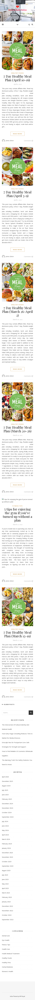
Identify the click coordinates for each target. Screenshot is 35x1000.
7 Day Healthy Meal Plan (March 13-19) (17, 634)
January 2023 (6, 902)
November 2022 (7, 911)
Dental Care (6, 936)
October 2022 (6, 915)
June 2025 (5, 795)
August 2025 (6, 786)
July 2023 (5, 875)
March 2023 (6, 893)
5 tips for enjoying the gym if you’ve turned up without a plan (17, 514)
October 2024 (6, 812)
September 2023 (7, 866)
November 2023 (7, 857)
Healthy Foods (17, 73)
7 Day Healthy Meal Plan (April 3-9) (17, 194)
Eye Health (5, 940)
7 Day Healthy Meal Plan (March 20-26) (17, 429)
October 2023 (6, 861)
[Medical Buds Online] (17, 9)
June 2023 (5, 879)
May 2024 (5, 830)
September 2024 (7, 817)
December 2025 (7, 781)
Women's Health (7, 971)
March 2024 (6, 839)
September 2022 (7, 919)
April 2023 (5, 888)
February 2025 (7, 799)
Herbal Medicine (7, 967)
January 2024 (6, 848)
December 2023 (7, 853)
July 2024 (5, 821)
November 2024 (7, 808)
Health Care (6, 949)
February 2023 (7, 897)
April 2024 (5, 835)
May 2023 (5, 884)
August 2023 (6, 870)
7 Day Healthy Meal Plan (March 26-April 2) (17, 311)
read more (17, 134)
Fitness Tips (17, 506)
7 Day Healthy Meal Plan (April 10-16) (17, 78)
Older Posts (8, 704)
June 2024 (5, 826)
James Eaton (10, 140)
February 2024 (7, 844)
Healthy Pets (6, 962)
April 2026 (5, 777)
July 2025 (5, 790)
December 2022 (7, 906)
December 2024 (7, 803)
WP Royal (22, 996)
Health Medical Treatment (11, 954)
